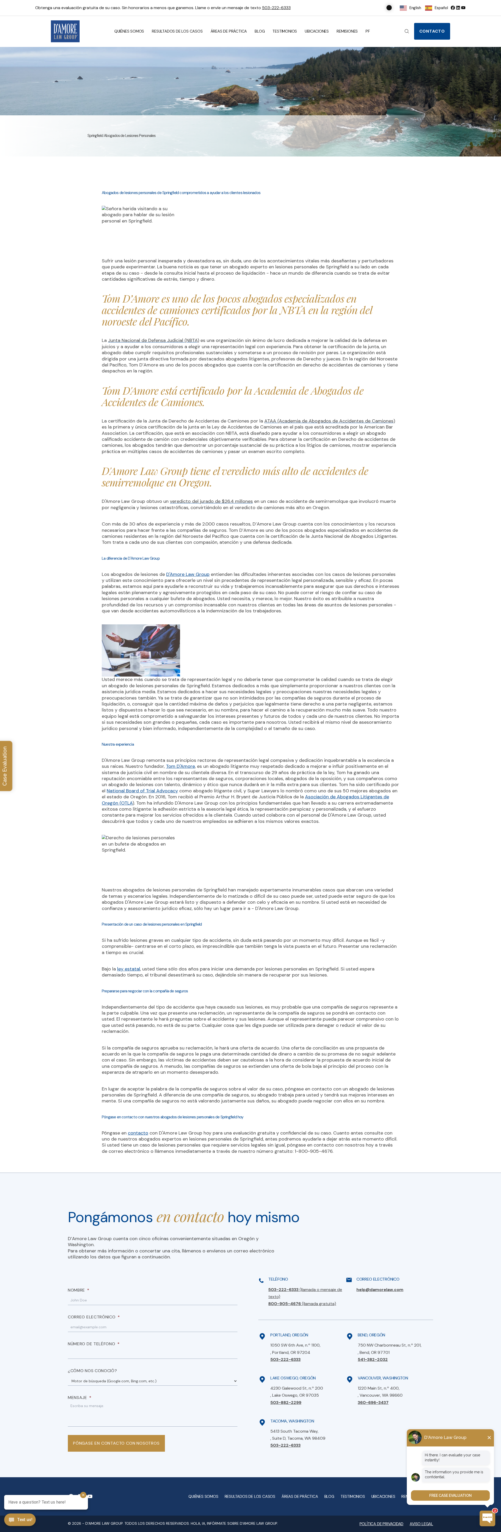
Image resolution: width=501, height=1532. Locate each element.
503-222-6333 (276, 7)
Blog (260, 31)
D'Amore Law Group (188, 574)
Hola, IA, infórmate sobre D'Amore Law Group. (234, 1523)
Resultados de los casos (177, 31)
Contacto (432, 31)
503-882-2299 (285, 1402)
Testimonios (284, 31)
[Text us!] (20, 1520)
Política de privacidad (382, 1524)
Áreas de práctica (229, 31)
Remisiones (347, 31)
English (415, 7)
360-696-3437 (373, 1402)
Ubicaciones (317, 31)
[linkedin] (458, 7)
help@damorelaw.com (379, 1289)
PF (368, 31)
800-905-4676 (302, 1303)
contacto (138, 1133)
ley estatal (128, 969)
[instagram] (463, 7)
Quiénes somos (129, 31)
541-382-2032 (373, 1359)
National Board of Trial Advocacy (142, 791)
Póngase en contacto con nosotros (116, 1443)
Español (441, 7)
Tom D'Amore (180, 766)
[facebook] (452, 7)
